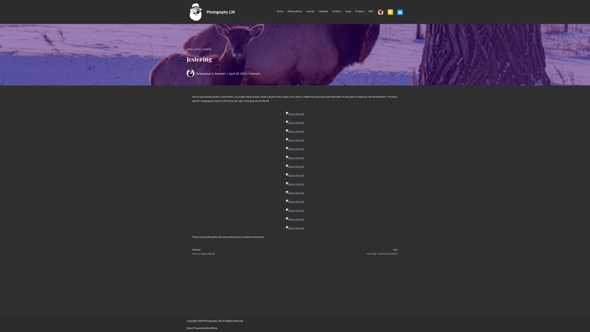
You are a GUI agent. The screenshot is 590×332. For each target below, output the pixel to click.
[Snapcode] (390, 12)
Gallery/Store (295, 11)
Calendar (323, 11)
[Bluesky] (400, 12)
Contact (336, 11)
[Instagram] (380, 12)
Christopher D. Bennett (210, 73)
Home (280, 11)
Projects (360, 11)
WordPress (212, 328)
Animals (255, 73)
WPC (371, 11)
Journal (310, 11)
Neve (189, 328)
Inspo (348, 11)
